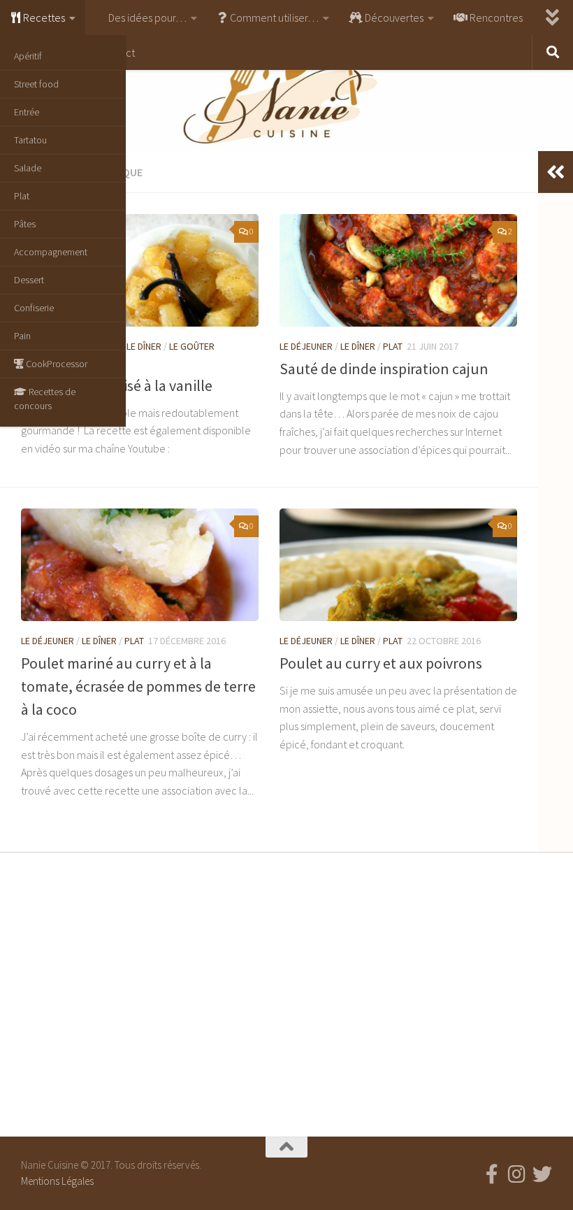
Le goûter (192, 346)
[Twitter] (542, 1174)
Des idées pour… (146, 17)
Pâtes (25, 224)
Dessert (29, 279)
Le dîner (143, 346)
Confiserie (34, 307)
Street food (36, 84)
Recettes (43, 17)
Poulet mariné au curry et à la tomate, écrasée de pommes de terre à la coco (138, 686)
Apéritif (28, 56)
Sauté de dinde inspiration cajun (384, 368)
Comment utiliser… (273, 17)
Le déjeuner (306, 346)
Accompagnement (50, 251)
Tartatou (30, 140)
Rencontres (495, 17)
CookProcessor (55, 363)
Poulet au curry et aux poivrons (381, 663)
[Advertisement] (286, 991)
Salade (27, 168)
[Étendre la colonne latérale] (555, 172)
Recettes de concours (44, 398)
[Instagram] (517, 1174)
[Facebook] (492, 1174)
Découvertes (393, 17)
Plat (21, 196)
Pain (22, 335)
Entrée (26, 112)
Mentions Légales (57, 1181)
